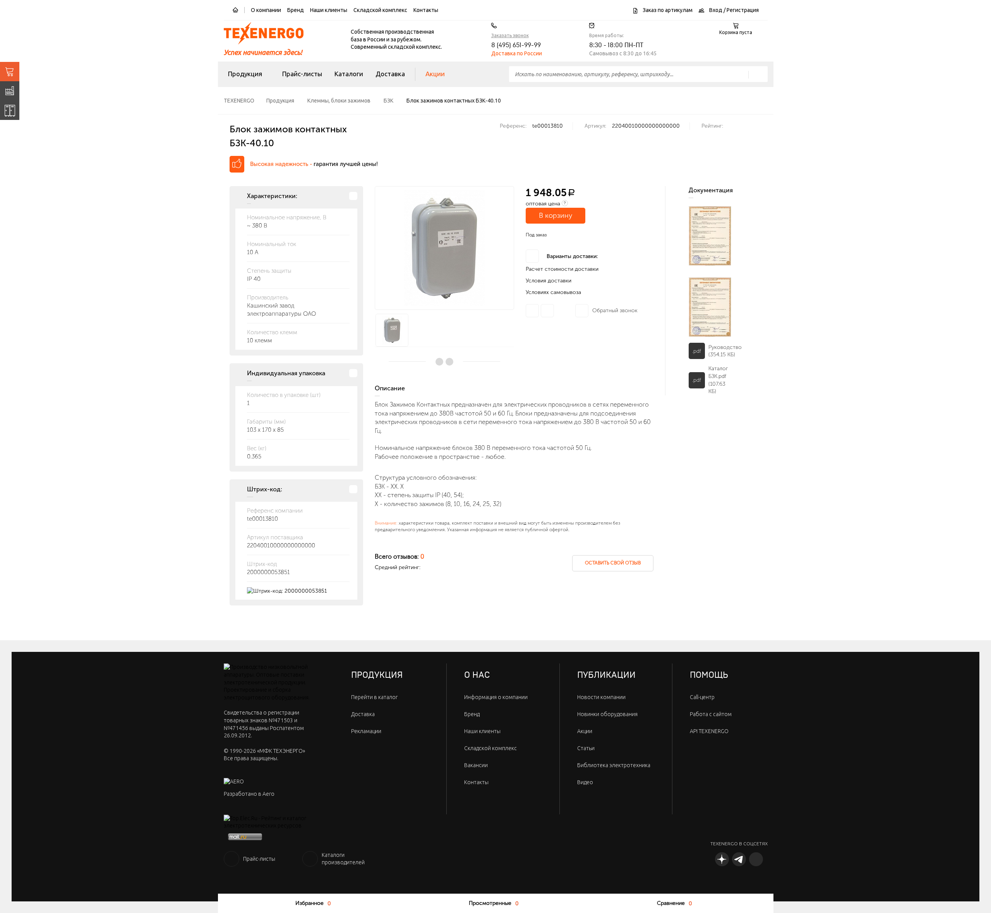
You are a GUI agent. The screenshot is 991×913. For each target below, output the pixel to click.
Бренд (295, 10)
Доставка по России (516, 53)
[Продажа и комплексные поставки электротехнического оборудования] (9, 71)
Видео (585, 782)
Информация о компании (496, 697)
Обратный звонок (615, 310)
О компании (266, 10)
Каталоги (348, 73)
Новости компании (601, 697)
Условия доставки (548, 280)
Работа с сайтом (711, 714)
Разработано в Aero (249, 794)
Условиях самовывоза (553, 292)
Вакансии (476, 765)
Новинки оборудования (607, 714)
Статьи (586, 748)
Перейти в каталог (374, 697)
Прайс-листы (302, 73)
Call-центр (702, 697)
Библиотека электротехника (613, 765)
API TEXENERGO (709, 731)
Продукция (245, 73)
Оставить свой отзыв (613, 563)
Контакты (425, 10)
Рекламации (366, 731)
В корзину (555, 215)
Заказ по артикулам (667, 10)
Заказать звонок (510, 35)
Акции (435, 73)
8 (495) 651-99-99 (516, 45)
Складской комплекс (380, 10)
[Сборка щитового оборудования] (9, 110)
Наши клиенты (328, 10)
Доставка (390, 73)
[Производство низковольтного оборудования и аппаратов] (9, 91)
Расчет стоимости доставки (562, 269)
